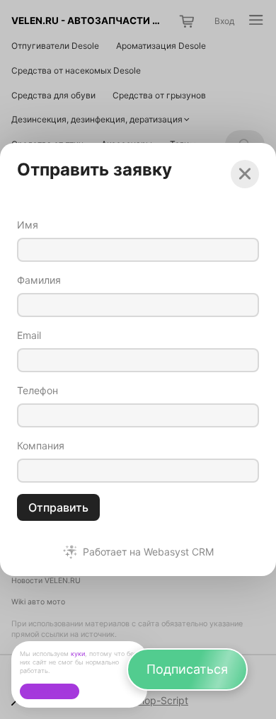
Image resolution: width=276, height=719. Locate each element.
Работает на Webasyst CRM (148, 552)
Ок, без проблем (49, 691)
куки (78, 653)
